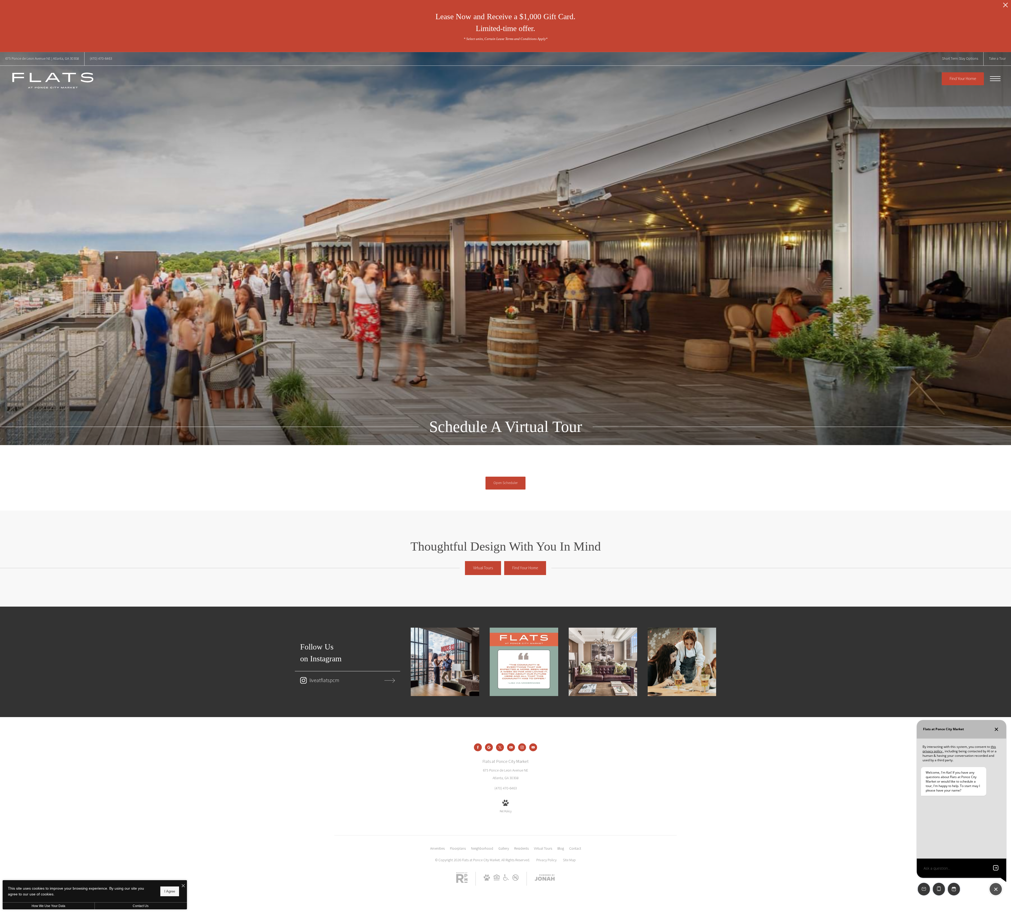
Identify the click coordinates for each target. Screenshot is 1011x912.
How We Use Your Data (48, 906)
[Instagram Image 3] (603, 662)
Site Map (569, 860)
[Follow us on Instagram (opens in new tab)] (522, 747)
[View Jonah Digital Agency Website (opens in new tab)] (545, 878)
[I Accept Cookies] (183, 886)
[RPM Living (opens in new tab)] (461, 881)
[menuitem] (437, 848)
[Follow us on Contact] (533, 747)
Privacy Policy (546, 860)
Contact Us (140, 906)
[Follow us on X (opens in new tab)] (500, 747)
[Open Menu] (995, 78)
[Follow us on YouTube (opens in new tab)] (511, 747)
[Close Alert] (1005, 6)
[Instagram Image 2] (524, 662)
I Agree (169, 891)
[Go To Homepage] (53, 80)
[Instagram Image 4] (682, 662)
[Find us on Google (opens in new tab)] (489, 747)
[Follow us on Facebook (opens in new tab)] (478, 747)
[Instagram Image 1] (445, 662)
